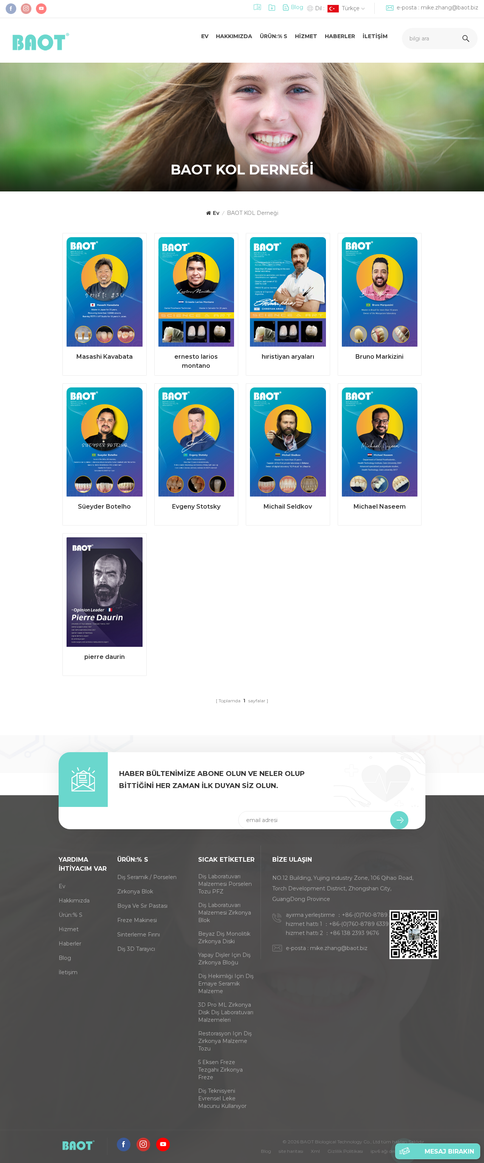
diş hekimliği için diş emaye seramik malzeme (226, 984)
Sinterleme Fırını (138, 934)
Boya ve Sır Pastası (142, 905)
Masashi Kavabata (104, 356)
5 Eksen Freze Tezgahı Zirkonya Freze (220, 1070)
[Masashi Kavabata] (105, 294)
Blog (297, 7)
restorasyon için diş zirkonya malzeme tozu (225, 1041)
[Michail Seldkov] (288, 444)
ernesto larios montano (196, 361)
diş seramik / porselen (147, 877)
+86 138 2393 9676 (354, 933)
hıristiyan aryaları (288, 356)
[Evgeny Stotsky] (196, 444)
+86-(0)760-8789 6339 (359, 924)
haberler (70, 943)
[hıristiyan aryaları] (288, 294)
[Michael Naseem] (380, 444)
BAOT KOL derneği (252, 213)
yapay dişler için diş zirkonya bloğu (224, 959)
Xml (315, 1151)
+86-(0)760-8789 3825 (372, 915)
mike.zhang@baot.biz (449, 7)
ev (204, 36)
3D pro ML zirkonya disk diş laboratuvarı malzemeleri (225, 1012)
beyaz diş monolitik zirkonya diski (224, 937)
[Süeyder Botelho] (105, 444)
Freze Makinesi (137, 920)
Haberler (340, 36)
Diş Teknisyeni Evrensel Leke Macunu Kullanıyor (222, 1098)
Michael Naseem (380, 506)
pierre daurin (104, 656)
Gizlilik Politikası (345, 1151)
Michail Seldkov (288, 506)
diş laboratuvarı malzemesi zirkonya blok (224, 913)
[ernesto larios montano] (196, 294)
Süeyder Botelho (104, 506)
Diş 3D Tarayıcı (136, 949)
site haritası (291, 1151)
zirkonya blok (135, 891)
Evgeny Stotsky (196, 506)
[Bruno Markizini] (380, 294)
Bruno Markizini (379, 356)
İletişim (375, 36)
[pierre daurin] (105, 594)
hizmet (306, 36)
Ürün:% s (273, 36)
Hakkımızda (234, 36)
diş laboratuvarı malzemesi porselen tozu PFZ (225, 884)
